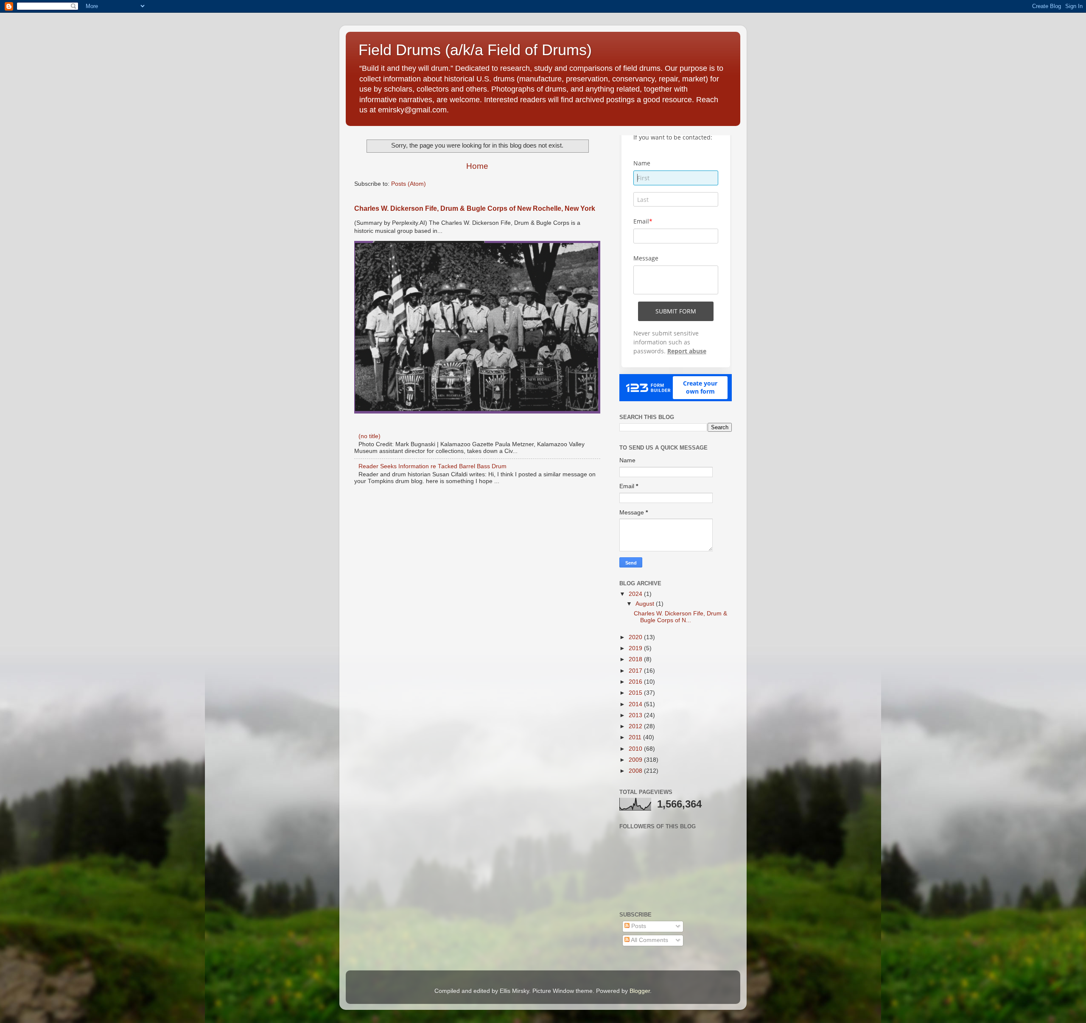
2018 (636, 659)
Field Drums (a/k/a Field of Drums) (475, 50)
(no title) (369, 436)
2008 (636, 771)
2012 (636, 726)
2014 (636, 704)
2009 (636, 760)
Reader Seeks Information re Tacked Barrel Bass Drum (432, 466)
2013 (636, 715)
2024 (636, 594)
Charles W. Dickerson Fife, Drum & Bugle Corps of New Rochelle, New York (474, 208)
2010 (636, 749)
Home (477, 166)
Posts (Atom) (408, 184)
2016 (636, 682)
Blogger (640, 991)
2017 (636, 671)
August (645, 604)
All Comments (649, 940)
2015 (636, 693)
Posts (638, 926)
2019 (636, 648)
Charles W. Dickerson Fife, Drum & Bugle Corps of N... (680, 616)
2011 (636, 737)
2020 (636, 637)
